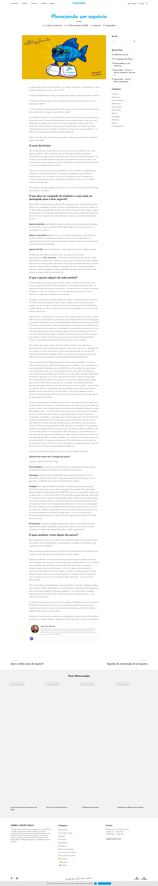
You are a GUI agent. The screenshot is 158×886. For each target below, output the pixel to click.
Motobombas (63, 843)
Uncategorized (117, 126)
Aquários (97, 25)
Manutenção (117, 107)
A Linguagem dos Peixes (123, 59)
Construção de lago (65, 833)
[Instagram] (31, 638)
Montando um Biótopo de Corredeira (131, 807)
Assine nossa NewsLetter (67, 852)
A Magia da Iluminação (90, 807)
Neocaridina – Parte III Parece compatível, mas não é (124, 72)
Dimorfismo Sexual (121, 55)
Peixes (114, 113)
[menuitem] (16, 3)
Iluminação (62, 839)
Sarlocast (115, 120)
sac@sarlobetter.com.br (113, 839)
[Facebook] (12, 878)
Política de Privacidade (66, 855)
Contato (141, 3)
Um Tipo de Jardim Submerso (56, 807)
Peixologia (116, 116)
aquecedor (52, 258)
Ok (95, 883)
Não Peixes (116, 110)
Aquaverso (116, 97)
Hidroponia (116, 104)
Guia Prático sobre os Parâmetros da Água (24, 808)
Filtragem (61, 836)
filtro (45, 258)
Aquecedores (63, 830)
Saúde (114, 123)
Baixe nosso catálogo (66, 849)
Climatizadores (118, 100)
